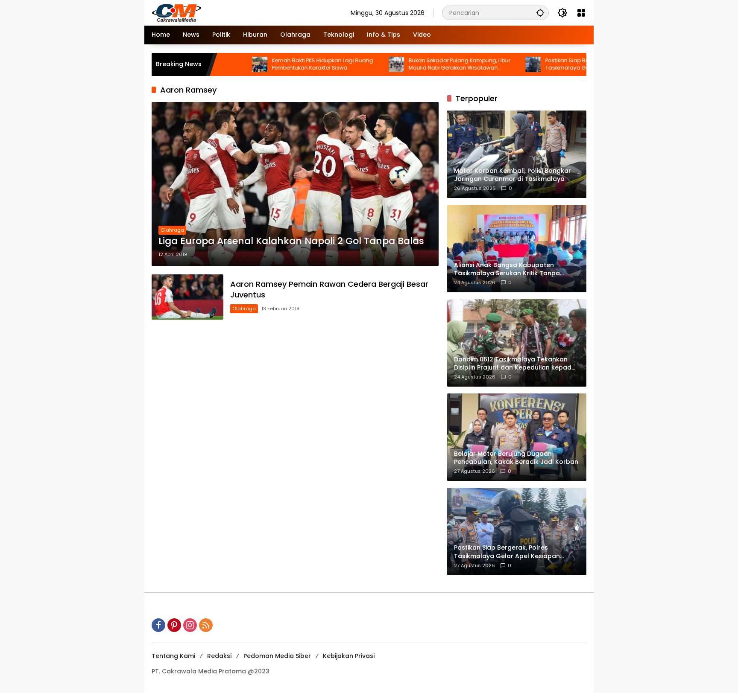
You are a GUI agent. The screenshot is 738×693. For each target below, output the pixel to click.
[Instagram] (190, 625)
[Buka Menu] (581, 13)
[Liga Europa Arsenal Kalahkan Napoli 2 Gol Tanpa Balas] (295, 184)
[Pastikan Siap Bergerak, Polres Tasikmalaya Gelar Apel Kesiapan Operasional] (500, 64)
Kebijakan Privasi (349, 656)
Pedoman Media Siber (277, 656)
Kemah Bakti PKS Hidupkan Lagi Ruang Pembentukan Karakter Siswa (289, 64)
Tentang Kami (173, 656)
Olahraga (172, 230)
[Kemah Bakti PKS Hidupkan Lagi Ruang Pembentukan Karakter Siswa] (227, 64)
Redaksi (219, 656)
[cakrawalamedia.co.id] (226, 12)
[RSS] (206, 625)
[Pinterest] (174, 625)
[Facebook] (158, 625)
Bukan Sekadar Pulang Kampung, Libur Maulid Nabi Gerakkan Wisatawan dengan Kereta (426, 64)
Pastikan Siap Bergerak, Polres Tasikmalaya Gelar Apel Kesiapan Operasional (556, 64)
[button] (540, 13)
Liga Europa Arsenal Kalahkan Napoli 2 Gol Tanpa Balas (291, 241)
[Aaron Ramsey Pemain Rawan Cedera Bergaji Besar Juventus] (187, 297)
